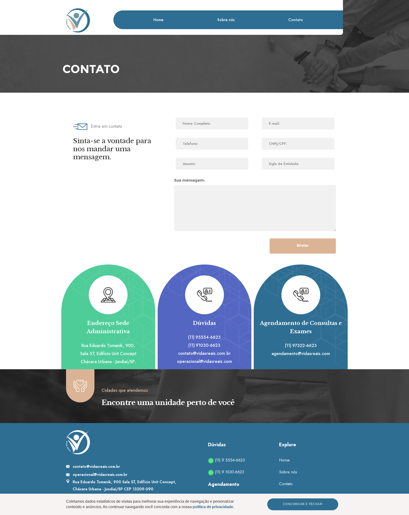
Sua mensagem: (189, 180)
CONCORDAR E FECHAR (302, 504)
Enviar (303, 245)
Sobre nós (226, 20)
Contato (295, 20)
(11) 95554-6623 (204, 337)
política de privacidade (213, 507)
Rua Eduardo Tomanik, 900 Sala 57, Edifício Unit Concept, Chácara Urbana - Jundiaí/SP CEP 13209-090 (124, 485)
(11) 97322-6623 (301, 345)
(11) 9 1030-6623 (229, 472)
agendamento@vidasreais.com (300, 354)
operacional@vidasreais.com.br (100, 474)
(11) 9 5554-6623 (229, 460)
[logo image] (78, 20)
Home (158, 20)
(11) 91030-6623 (205, 345)
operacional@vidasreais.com (204, 362)
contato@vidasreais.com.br (204, 354)
